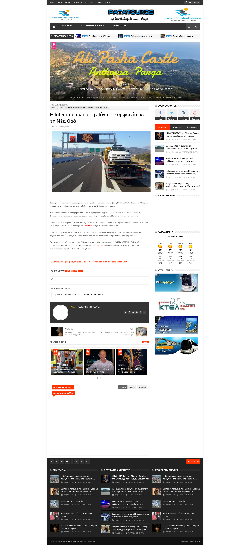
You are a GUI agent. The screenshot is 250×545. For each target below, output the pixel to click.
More (145, 342)
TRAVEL (99, 2)
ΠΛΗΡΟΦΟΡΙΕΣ (120, 26)
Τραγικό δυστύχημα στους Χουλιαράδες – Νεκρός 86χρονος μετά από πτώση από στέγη (183, 186)
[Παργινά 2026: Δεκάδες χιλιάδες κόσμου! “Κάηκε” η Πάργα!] (54, 528)
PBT (198, 541)
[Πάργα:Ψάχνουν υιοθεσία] (54, 504)
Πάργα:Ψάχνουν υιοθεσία (72, 501)
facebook (142, 387)
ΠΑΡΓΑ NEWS (66, 26)
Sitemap (107, 2)
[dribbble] (140, 312)
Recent (164, 127)
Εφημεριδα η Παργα (96, 26)
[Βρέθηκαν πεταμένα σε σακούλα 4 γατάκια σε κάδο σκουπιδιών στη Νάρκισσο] (54, 491)
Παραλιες (68, 2)
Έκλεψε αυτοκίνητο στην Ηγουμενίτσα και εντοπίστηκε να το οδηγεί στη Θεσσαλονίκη (182, 174)
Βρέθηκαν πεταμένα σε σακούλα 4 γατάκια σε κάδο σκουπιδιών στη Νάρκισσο (79, 490)
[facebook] (129, 312)
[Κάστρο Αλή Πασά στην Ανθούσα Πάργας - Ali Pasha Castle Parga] (125, 71)
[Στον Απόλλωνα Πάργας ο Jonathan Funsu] (54, 516)
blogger (122, 387)
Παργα (60, 2)
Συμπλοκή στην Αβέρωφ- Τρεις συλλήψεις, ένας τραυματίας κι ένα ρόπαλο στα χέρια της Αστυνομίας (181, 161)
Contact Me (194, 461)
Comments (193, 127)
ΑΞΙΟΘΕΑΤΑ (78, 2)
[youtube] (136, 312)
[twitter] (125, 312)
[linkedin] (144, 312)
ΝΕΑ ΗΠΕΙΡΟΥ (59, 127)
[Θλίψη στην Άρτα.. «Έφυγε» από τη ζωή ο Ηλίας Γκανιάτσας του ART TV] (99, 362)
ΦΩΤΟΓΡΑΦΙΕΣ (90, 2)
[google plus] (133, 312)
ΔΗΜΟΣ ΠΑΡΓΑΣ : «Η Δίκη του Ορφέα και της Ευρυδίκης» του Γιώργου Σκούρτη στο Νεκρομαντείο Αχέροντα (182, 136)
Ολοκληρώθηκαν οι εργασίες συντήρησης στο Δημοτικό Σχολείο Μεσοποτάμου (181, 149)
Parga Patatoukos (74, 541)
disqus (132, 387)
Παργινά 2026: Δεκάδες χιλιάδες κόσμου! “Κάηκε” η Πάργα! (79, 527)
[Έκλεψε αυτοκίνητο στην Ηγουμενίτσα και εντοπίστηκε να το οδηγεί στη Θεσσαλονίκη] (120, 36)
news (85, 36)
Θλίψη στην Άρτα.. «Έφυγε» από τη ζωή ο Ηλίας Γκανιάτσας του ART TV (98, 372)
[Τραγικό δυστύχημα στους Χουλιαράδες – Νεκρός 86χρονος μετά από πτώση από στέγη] (162, 36)
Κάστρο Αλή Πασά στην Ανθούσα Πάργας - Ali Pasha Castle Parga (125, 89)
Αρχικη (52, 2)
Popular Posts (179, 128)
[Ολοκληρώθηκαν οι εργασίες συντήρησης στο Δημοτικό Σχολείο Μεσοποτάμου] (159, 148)
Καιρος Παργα (177, 237)
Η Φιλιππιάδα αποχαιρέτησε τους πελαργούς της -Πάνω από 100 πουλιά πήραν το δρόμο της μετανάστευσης (78, 479)
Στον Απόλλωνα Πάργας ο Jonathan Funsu (76, 514)
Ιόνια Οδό (100, 245)
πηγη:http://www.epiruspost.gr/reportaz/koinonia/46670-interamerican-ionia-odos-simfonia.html (88, 262)
